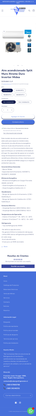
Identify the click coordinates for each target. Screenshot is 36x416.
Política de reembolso (10, 326)
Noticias (6, 306)
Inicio (5, 281)
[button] (2, 11)
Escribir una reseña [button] (18, 266)
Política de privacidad (10, 330)
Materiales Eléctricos (10, 289)
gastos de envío (7, 83)
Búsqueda (6, 322)
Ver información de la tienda (12, 133)
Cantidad (4, 106)
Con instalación (24, 102)
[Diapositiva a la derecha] (22, 65)
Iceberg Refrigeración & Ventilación (19, 411)
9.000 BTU (7, 90)
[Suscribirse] (30, 395)
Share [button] (6, 246)
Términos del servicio (10, 339)
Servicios (6, 298)
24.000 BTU (20, 95)
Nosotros (6, 310)
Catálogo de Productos (11, 285)
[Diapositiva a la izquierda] (14, 65)
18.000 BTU (7, 95)
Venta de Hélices (9, 293)
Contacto (6, 302)
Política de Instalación (10, 343)
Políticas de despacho (10, 334)
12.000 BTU (20, 90)
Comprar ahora (18, 122)
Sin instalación (8, 102)
